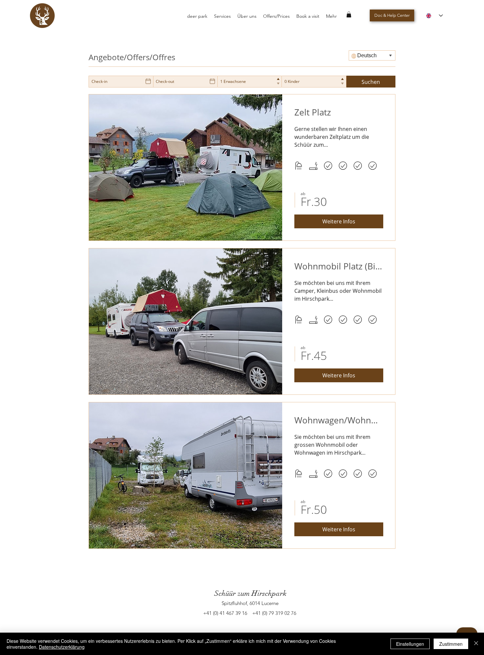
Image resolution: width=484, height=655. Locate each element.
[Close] (476, 644)
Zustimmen (451, 644)
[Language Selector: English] (434, 15)
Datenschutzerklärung (62, 646)
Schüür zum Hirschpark (250, 593)
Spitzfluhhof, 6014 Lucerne (250, 603)
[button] (348, 14)
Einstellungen (410, 644)
